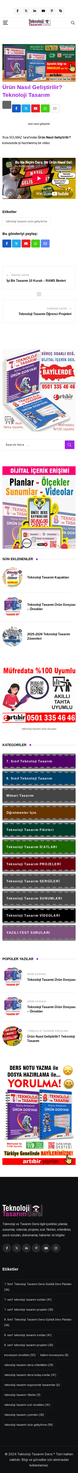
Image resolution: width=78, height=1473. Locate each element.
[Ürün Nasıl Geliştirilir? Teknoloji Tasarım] (12, 1036)
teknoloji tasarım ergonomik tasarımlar (32, 1385)
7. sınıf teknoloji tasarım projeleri (28, 1309)
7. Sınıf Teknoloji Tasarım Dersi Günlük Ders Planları (37, 1286)
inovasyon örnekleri (20, 1355)
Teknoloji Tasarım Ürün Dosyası (51, 979)
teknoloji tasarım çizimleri (24, 1415)
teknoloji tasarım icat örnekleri (27, 1405)
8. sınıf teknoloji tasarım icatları (28, 1335)
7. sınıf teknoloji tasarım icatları (28, 1299)
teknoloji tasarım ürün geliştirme (26, 221)
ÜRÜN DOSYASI (36, 974)
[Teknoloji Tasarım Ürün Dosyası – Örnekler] (12, 607)
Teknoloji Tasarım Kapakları (48, 577)
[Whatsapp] (45, 108)
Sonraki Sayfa (57, 308)
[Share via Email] (54, 108)
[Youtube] (35, 108)
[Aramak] (73, 22)
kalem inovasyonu (54, 1355)
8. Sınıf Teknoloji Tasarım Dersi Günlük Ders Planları (37, 1322)
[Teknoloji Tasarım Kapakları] (12, 577)
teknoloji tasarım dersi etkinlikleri (28, 1365)
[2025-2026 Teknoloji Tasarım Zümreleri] (12, 636)
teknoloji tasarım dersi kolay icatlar (30, 1375)
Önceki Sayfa (20, 275)
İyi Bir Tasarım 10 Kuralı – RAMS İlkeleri (36, 280)
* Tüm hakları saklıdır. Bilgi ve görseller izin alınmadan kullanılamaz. (41, 1459)
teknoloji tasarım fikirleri (22, 1395)
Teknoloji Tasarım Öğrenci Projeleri (45, 314)
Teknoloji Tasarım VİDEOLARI (47, 1031)
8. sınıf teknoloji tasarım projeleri (28, 1345)
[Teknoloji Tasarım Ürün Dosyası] (12, 977)
